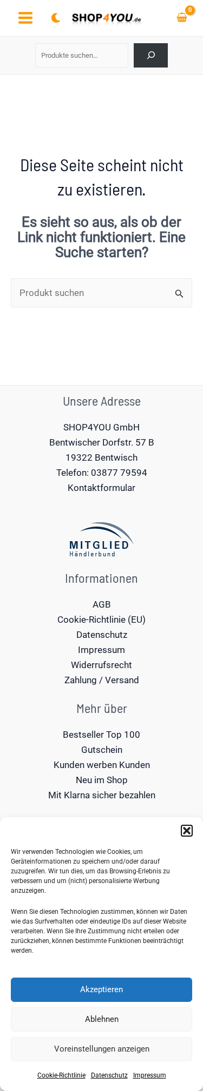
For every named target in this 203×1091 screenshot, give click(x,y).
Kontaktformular (101, 487)
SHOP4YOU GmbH (101, 427)
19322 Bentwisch (101, 457)
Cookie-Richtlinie (61, 1075)
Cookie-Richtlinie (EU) (101, 619)
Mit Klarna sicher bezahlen (101, 795)
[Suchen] (151, 55)
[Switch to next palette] (56, 18)
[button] (186, 830)
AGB (102, 604)
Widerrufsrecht (101, 664)
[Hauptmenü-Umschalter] (25, 18)
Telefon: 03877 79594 (101, 472)
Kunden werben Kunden (102, 764)
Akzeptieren (101, 989)
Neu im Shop (102, 780)
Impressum (149, 1075)
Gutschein (101, 749)
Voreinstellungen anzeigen (101, 1049)
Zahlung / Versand (101, 680)
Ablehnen (102, 1019)
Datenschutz (109, 1075)
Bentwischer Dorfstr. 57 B (101, 442)
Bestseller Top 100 (101, 734)
